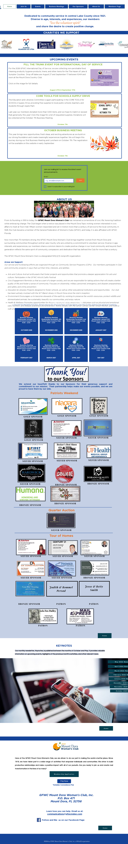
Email (46, 176)
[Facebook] (39, 820)
